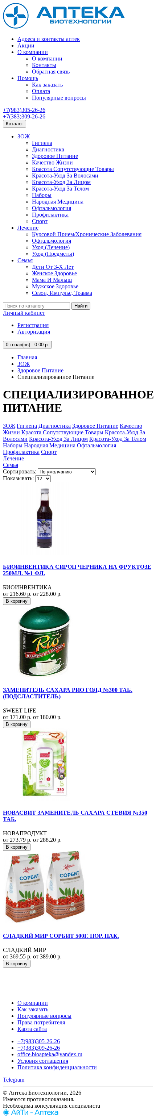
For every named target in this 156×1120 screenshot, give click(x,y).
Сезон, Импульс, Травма (62, 293)
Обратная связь (51, 71)
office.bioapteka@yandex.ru (49, 1054)
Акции (25, 45)
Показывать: (18, 478)
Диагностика (48, 149)
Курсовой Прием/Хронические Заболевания (86, 234)
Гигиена (42, 143)
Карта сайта (32, 1029)
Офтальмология (51, 208)
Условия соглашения (42, 1061)
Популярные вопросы (59, 98)
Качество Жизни (52, 162)
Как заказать (47, 85)
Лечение (27, 228)
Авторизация (33, 332)
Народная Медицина (57, 201)
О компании (32, 52)
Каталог (14, 123)
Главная (27, 357)
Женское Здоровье (54, 273)
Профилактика (50, 215)
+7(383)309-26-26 (24, 116)
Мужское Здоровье (55, 286)
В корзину (17, 601)
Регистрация (33, 325)
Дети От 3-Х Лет (53, 267)
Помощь (27, 78)
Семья (25, 260)
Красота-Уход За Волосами (65, 175)
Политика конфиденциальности (57, 1067)
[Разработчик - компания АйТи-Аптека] (30, 1114)
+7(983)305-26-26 (24, 110)
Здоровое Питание (55, 156)
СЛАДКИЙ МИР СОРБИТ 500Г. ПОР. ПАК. (61, 936)
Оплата (41, 91)
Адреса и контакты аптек (48, 39)
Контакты (44, 65)
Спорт (40, 221)
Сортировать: (19, 471)
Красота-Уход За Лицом (61, 182)
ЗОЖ (23, 136)
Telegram (13, 1080)
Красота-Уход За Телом (60, 188)
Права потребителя (41, 1022)
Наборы (42, 195)
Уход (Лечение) (51, 247)
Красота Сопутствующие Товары (73, 169)
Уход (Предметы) (53, 254)
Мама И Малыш (52, 280)
